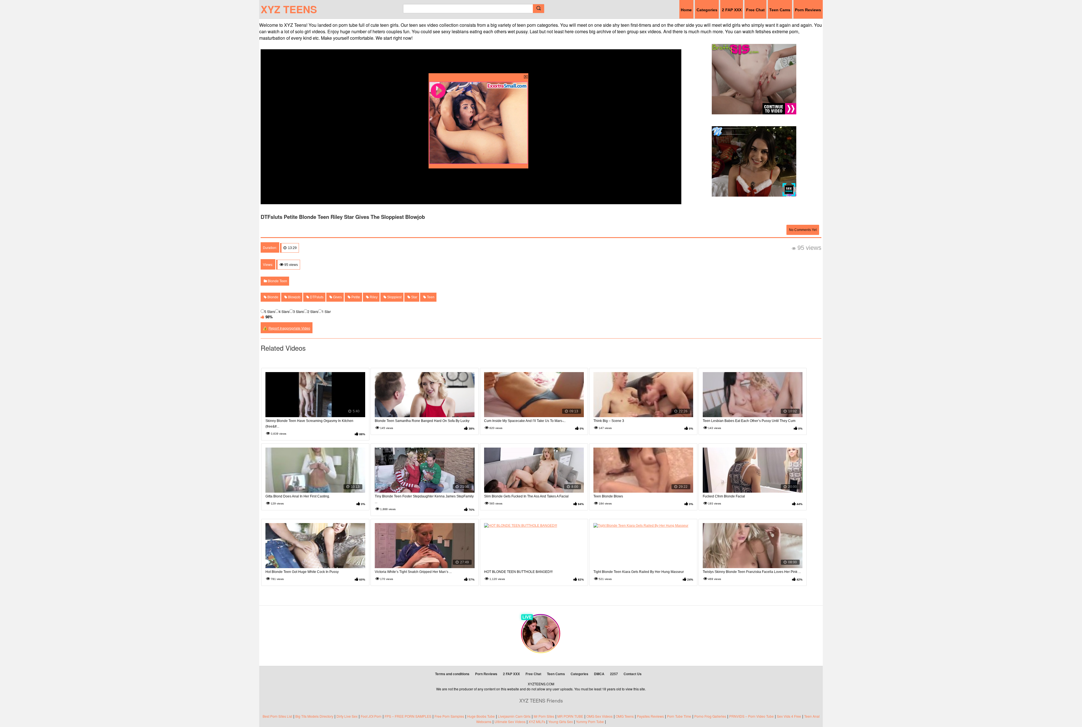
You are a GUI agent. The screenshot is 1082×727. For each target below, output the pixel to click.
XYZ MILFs (537, 721)
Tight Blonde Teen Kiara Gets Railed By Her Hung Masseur (638, 572)
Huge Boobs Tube (481, 716)
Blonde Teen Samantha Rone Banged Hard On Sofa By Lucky (422, 421)
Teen (430, 297)
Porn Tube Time (679, 716)
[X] (526, 76)
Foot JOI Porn (371, 716)
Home (686, 10)
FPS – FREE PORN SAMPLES (408, 716)
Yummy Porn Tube (590, 721)
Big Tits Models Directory (314, 716)
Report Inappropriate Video (289, 328)
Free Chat (755, 10)
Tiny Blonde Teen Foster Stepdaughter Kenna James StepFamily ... (424, 499)
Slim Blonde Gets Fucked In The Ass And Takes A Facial (526, 496)
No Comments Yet (803, 230)
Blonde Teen (277, 281)
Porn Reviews (808, 10)
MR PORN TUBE (570, 716)
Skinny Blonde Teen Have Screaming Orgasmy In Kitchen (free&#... (309, 423)
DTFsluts (316, 297)
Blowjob (293, 297)
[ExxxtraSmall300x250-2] (478, 162)
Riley (373, 297)
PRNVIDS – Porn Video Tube (751, 716)
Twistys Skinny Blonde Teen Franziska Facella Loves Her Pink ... (752, 572)
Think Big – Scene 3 (608, 421)
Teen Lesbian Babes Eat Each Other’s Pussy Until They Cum (749, 421)
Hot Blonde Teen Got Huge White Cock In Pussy (302, 572)
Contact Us (633, 673)
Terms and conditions (452, 673)
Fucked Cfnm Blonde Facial (724, 496)
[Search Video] (538, 8)
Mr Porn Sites (544, 716)
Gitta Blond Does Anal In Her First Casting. (297, 496)
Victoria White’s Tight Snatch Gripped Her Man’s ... (413, 572)
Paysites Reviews (650, 716)
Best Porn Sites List (277, 716)
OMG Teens (625, 716)
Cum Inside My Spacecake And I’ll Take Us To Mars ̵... (525, 421)
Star (413, 297)
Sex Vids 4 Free (789, 716)
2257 (614, 673)
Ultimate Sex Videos (510, 721)
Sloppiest (394, 297)
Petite (355, 297)
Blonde (272, 297)
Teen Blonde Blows (608, 496)
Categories (707, 10)
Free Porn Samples (449, 716)
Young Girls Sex (560, 721)
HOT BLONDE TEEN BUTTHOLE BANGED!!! (518, 572)
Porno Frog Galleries (710, 716)
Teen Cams (779, 10)
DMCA (599, 673)
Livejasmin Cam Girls (514, 716)
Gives (337, 297)
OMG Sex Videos (599, 716)
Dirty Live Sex (347, 716)
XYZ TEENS (289, 9)
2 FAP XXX (732, 10)
